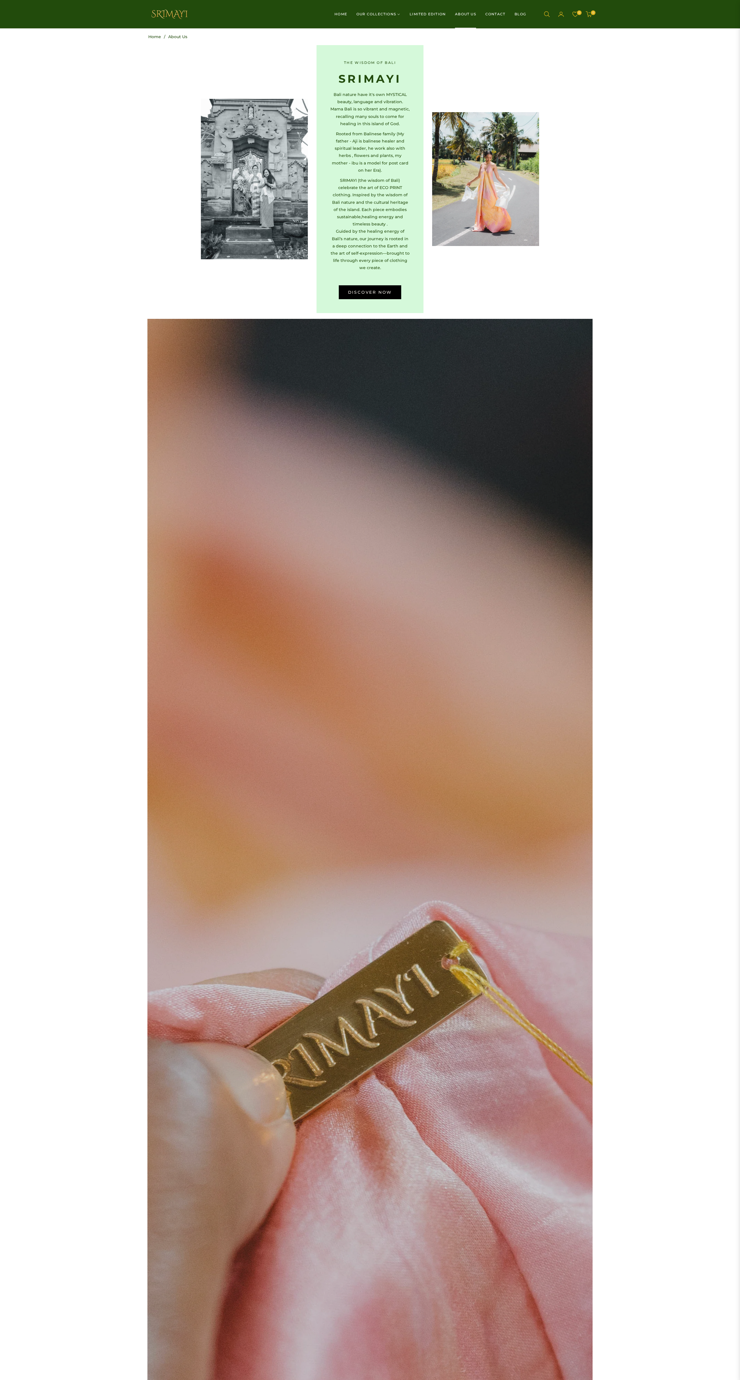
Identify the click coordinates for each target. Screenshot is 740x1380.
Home (154, 36)
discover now (370, 292)
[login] (561, 14)
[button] (547, 14)
